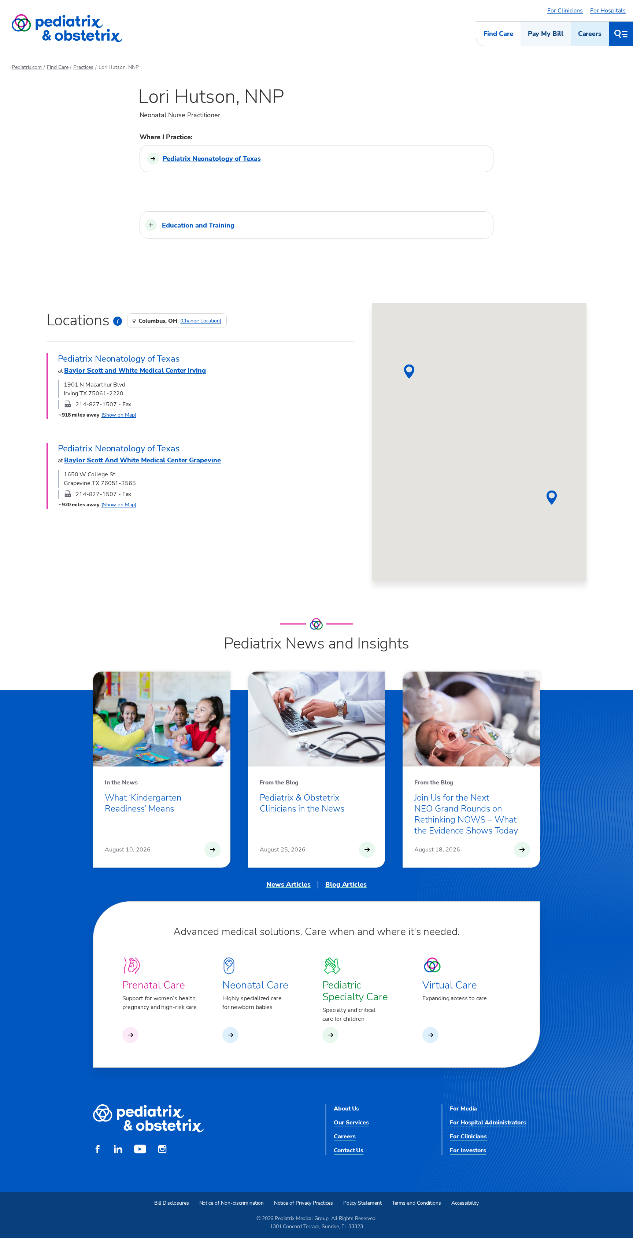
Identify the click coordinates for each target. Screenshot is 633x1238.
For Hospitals (608, 11)
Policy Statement (362, 1203)
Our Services (351, 1123)
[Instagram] (162, 1150)
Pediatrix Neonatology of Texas (212, 158)
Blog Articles (346, 884)
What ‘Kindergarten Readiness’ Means (143, 803)
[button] (316, 225)
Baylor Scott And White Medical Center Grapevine (142, 460)
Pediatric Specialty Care (355, 991)
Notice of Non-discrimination (231, 1203)
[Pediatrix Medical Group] (148, 1118)
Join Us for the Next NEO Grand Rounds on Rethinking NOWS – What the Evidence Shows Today (466, 814)
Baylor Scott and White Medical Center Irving (135, 370)
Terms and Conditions (416, 1203)
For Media (463, 1109)
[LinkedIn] (118, 1150)
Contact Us (348, 1150)
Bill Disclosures (171, 1203)
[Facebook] (97, 1150)
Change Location (201, 321)
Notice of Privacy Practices (303, 1203)
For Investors (468, 1150)
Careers (589, 33)
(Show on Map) (118, 414)
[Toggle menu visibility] (621, 34)
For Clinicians (565, 11)
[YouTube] (140, 1150)
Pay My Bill (545, 33)
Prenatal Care (153, 985)
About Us (346, 1109)
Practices (83, 67)
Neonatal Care (255, 985)
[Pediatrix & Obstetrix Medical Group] (67, 28)
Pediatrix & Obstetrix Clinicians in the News (302, 803)
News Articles (288, 884)
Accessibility (465, 1203)
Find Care (498, 33)
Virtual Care (449, 985)
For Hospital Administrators (488, 1123)
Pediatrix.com (27, 67)
